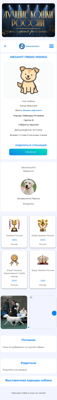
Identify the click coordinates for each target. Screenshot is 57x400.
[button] (54, 313)
